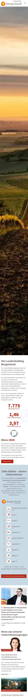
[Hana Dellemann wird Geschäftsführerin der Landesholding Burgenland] (14, 644)
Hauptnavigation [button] (24, 3)
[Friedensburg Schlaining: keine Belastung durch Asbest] (14, 684)
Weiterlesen (5, 674)
